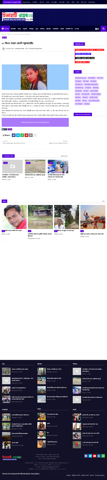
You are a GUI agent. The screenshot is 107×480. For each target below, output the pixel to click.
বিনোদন (68, 2)
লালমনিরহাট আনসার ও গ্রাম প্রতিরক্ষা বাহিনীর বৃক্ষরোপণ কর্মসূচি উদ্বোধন (22, 425)
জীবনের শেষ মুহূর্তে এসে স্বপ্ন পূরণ (65, 230)
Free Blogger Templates (44, 477)
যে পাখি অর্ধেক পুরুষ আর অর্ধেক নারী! (90, 442)
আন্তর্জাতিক (35, 2)
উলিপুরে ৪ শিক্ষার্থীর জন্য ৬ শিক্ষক (54, 369)
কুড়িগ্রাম (48, 29)
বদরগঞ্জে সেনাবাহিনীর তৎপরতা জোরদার (20, 369)
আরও (103, 201)
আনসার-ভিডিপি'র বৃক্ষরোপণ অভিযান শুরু (20, 415)
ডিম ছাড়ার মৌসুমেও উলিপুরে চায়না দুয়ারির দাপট (57, 397)
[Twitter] (18, 135)
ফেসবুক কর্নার (86, 94)
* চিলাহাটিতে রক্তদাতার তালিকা (83, 54)
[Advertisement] (40, 57)
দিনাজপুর (31, 29)
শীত (48, 433)
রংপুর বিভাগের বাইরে (95, 100)
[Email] (31, 135)
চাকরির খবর (79, 84)
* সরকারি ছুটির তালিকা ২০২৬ (82, 62)
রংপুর (37, 29)
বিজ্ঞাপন (78, 97)
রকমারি (62, 29)
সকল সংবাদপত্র (5, 6)
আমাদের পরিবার (91, 2)
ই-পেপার (77, 29)
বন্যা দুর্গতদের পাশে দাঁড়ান (52, 414)
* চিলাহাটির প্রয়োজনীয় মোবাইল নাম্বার (85, 58)
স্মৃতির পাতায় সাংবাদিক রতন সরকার (13, 230)
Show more (64, 156)
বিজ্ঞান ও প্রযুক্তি (96, 94)
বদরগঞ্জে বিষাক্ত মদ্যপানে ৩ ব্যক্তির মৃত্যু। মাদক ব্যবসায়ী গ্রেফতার (22, 379)
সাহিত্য (73, 2)
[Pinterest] (26, 135)
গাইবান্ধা (42, 29)
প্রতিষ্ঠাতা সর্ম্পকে (76, 475)
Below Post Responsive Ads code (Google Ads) (35, 122)
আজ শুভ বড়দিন (15, 443)
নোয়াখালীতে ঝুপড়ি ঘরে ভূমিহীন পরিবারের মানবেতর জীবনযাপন (40, 235)
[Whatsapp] (22, 135)
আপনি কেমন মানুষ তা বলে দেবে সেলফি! (90, 433)
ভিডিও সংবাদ (83, 2)
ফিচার (78, 2)
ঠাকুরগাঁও (25, 29)
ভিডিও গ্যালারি (94, 97)
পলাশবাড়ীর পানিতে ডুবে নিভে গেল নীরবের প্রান (92, 397)
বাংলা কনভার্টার (14, 6)
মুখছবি (48, 423)
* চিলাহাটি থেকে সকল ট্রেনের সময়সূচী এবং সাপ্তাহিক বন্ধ (89, 50)
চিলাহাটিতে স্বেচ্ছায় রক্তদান (92, 84)
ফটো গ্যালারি (62, 2)
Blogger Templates (17, 477)
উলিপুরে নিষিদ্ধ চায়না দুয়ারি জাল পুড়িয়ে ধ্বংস (57, 387)
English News (26, 2)
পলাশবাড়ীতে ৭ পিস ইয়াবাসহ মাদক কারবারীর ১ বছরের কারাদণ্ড (10, 176)
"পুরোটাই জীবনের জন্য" (52, 442)
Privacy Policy (99, 475)
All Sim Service (81, 78)
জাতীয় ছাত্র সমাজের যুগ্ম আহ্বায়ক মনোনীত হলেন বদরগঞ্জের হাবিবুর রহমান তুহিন (22, 398)
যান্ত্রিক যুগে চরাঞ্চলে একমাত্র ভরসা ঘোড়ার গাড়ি (92, 234)
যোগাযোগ (92, 475)
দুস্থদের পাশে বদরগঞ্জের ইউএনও (19, 388)
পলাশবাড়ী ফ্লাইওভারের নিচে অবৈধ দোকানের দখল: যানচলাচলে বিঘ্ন (56, 176)
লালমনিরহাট (55, 29)
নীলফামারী (13, 29)
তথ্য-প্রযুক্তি (54, 2)
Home (6, 29)
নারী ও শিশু (41, 2)
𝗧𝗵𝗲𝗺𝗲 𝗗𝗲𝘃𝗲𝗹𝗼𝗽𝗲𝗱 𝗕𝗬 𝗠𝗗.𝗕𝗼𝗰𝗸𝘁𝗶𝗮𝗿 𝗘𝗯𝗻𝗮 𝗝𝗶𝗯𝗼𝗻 (20, 474)
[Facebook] (14, 135)
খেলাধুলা (47, 2)
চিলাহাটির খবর (69, 29)
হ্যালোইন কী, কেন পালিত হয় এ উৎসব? (90, 415)
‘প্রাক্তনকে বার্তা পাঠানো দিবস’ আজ (90, 424)
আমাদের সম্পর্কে (85, 475)
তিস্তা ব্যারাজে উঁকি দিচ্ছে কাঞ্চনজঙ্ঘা (20, 433)
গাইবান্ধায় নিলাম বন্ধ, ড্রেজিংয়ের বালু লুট (35, 175)
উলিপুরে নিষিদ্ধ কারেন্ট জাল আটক (54, 378)
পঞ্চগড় (19, 29)
